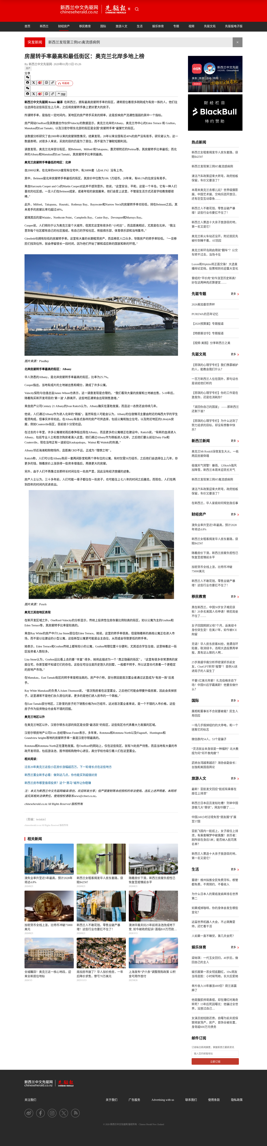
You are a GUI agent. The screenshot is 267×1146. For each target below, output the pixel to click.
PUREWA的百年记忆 (205, 314)
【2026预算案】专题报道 (208, 323)
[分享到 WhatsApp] (46, 82)
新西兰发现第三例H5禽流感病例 (74, 42)
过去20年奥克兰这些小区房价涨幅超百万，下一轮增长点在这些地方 (68, 766)
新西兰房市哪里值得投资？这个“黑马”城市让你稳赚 (58, 782)
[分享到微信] (28, 77)
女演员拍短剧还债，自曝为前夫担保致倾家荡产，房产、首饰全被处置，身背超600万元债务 (215, 1022)
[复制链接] (53, 82)
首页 (27, 26)
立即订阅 (215, 1061)
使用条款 (214, 1099)
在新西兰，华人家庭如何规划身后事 (215, 503)
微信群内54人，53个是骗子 (209, 739)
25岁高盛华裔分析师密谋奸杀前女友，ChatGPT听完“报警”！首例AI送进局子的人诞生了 (214, 666)
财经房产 (64, 26)
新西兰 (44, 26)
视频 (191, 26)
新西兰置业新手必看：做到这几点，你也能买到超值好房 (61, 774)
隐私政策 (237, 1099)
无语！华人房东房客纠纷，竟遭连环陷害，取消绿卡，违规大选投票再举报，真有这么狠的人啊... (215, 648)
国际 (103, 26)
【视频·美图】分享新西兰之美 (211, 342)
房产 (28, 68)
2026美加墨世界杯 (203, 304)
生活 (140, 26)
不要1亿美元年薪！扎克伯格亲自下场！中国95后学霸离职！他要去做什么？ (215, 685)
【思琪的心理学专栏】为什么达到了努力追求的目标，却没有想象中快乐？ (215, 425)
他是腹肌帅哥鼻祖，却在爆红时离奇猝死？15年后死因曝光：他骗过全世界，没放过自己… (215, 1004)
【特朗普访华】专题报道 (208, 333)
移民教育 (85, 26)
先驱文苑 (210, 26)
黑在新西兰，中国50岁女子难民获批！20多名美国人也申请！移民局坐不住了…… (215, 611)
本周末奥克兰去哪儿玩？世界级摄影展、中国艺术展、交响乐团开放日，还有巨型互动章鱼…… (215, 194)
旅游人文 (121, 26)
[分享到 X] (34, 83)
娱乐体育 (158, 26)
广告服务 (134, 1099)
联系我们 (191, 1099)
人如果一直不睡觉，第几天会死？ (213, 935)
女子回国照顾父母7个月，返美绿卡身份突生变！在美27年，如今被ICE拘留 (214, 630)
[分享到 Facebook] (28, 82)
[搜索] (136, 9)
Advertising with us (162, 1099)
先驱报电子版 (233, 26)
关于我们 (111, 1099)
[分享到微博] (40, 82)
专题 (176, 26)
